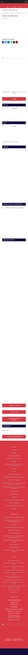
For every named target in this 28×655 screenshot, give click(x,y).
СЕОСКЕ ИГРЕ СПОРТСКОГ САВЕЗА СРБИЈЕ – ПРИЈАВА (14, 551)
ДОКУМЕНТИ (14, 524)
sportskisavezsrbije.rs (15, 619)
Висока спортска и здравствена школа (14, 580)
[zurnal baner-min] (14, 257)
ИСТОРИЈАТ (14, 450)
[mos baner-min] (14, 162)
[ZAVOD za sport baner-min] (14, 188)
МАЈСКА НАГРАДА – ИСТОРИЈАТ (14, 458)
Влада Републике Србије (14, 560)
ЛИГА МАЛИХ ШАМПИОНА (14, 455)
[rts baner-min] (14, 243)
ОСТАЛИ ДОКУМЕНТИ (14, 533)
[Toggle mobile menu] (25, 10)
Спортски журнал (14, 592)
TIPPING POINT (22, 640)
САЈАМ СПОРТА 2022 (14, 491)
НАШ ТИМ (14, 468)
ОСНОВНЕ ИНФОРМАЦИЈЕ (14, 474)
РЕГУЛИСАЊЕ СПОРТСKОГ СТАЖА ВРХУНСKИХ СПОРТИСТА (14, 488)
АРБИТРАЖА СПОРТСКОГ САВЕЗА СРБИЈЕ (14, 517)
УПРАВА (14, 508)
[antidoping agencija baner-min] (14, 176)
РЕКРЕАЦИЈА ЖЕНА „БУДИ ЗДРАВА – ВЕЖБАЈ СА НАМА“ (14, 541)
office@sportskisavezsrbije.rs (14, 617)
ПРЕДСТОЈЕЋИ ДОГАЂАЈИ (14, 480)
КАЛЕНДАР (14, 453)
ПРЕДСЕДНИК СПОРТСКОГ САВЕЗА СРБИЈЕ (14, 477)
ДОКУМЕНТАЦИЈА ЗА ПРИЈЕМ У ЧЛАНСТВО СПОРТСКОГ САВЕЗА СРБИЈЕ (14, 521)
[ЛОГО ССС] (14, 113)
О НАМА (14, 471)
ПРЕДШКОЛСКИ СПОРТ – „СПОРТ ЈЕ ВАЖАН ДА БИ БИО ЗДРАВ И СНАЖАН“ (14, 483)
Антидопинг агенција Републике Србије (14, 570)
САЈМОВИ (14, 497)
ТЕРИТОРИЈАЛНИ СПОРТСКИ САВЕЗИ (14, 505)
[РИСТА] (14, 133)
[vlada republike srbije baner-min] (14, 150)
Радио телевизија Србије (14, 589)
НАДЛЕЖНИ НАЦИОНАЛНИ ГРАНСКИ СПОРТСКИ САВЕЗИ (14, 465)
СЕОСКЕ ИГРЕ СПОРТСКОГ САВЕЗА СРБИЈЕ (14, 500)
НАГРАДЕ (14, 461)
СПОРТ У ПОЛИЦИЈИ (14, 503)
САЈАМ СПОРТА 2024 (14, 494)
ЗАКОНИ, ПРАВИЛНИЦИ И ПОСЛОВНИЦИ (14, 527)
